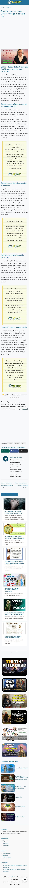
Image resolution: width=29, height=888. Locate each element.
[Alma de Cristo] (8, 817)
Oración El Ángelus (21, 768)
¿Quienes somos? (15, 882)
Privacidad (17, 884)
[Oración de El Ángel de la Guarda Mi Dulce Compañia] (8, 778)
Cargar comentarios (14, 651)
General (8, 7)
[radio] (10, 398)
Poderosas (17, 443)
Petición (10, 443)
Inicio (2, 7)
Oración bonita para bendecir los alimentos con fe (7, 486)
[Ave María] (8, 797)
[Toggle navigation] (24, 879)
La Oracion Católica (11, 877)
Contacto (5, 882)
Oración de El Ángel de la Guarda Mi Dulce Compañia (21, 778)
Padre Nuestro (20, 807)
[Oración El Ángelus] (8, 768)
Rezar (23, 443)
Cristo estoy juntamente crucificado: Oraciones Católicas (21, 486)
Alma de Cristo (20, 816)
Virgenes (5, 841)
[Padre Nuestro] (8, 807)
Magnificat (5, 855)
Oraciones (5, 843)
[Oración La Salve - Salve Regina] (8, 788)
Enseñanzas (6, 845)
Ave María (18, 797)
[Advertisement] (14, 33)
